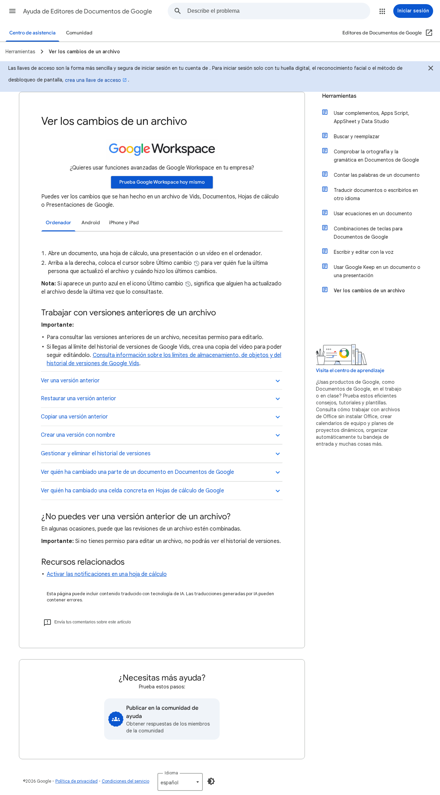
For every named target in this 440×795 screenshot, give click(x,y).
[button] (12, 11)
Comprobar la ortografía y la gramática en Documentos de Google (376, 156)
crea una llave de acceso (93, 80)
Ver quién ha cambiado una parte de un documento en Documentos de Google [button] (137, 472)
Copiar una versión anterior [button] (74, 416)
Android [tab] (90, 223)
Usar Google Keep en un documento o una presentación (377, 271)
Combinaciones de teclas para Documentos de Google (368, 233)
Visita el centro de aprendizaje (350, 370)
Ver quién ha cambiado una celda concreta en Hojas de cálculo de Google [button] (132, 490)
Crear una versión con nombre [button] (78, 435)
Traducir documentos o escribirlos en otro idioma (376, 194)
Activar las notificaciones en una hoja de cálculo (107, 574)
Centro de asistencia (32, 33)
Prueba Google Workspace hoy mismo (162, 182)
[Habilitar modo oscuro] (211, 781)
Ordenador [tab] (58, 223)
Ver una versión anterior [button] (70, 380)
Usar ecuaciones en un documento (373, 213)
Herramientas (339, 95)
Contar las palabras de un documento (377, 175)
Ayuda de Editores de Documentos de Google (87, 11)
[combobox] (278, 11)
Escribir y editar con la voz (364, 252)
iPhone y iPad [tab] (124, 223)
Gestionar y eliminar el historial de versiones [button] (96, 453)
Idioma (171, 772)
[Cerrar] (431, 69)
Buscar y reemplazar (357, 136)
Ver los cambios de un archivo (369, 290)
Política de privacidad (76, 781)
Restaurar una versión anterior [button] (78, 398)
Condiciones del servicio (125, 781)
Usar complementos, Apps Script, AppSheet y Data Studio (371, 117)
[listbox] (180, 782)
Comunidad (79, 33)
